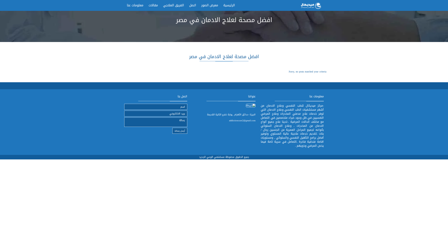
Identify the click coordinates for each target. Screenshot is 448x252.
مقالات (153, 5)
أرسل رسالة (180, 131)
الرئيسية (229, 5)
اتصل (192, 5)
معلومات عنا (135, 5)
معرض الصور (209, 5)
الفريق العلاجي (173, 5)
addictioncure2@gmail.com (242, 120)
